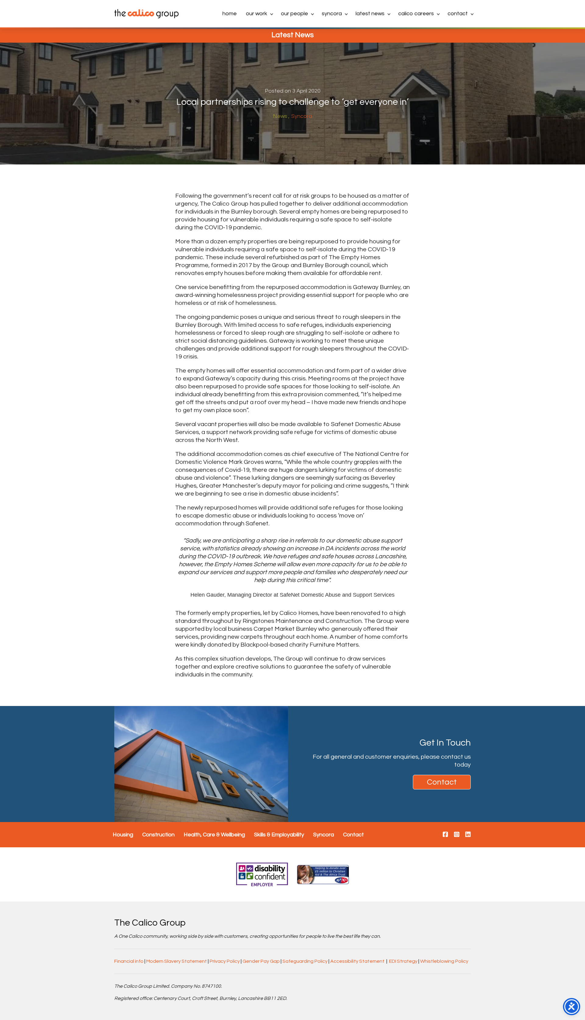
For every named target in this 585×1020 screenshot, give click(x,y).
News (280, 116)
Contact (458, 13)
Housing (123, 835)
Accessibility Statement (357, 961)
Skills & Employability (279, 835)
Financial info (129, 961)
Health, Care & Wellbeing (214, 835)
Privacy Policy (225, 961)
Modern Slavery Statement (176, 961)
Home (229, 13)
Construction (158, 835)
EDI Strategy (403, 961)
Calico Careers (416, 13)
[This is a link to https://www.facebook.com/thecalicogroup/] (445, 835)
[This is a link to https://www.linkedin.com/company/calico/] (468, 835)
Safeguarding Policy (305, 961)
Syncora (332, 13)
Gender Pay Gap (261, 961)
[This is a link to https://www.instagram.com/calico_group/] (456, 835)
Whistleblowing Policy (444, 961)
